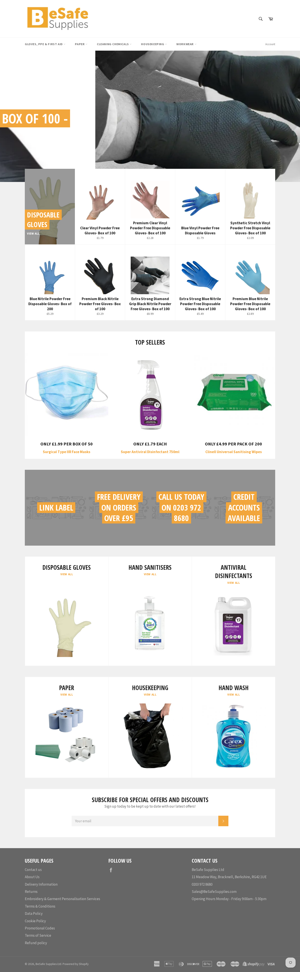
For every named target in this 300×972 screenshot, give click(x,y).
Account (270, 44)
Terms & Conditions (40, 906)
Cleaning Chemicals (113, 44)
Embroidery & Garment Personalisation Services (62, 898)
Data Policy (34, 913)
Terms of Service (38, 935)
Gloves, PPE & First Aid (44, 44)
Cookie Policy (35, 921)
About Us (32, 876)
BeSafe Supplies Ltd (48, 964)
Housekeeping (153, 44)
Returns (31, 891)
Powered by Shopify (76, 964)
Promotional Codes (40, 928)
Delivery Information (41, 884)
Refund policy (36, 942)
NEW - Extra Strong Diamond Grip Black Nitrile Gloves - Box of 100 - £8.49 (140, 127)
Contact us (33, 869)
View (50, 151)
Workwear (185, 44)
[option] (150, 116)
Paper (80, 44)
